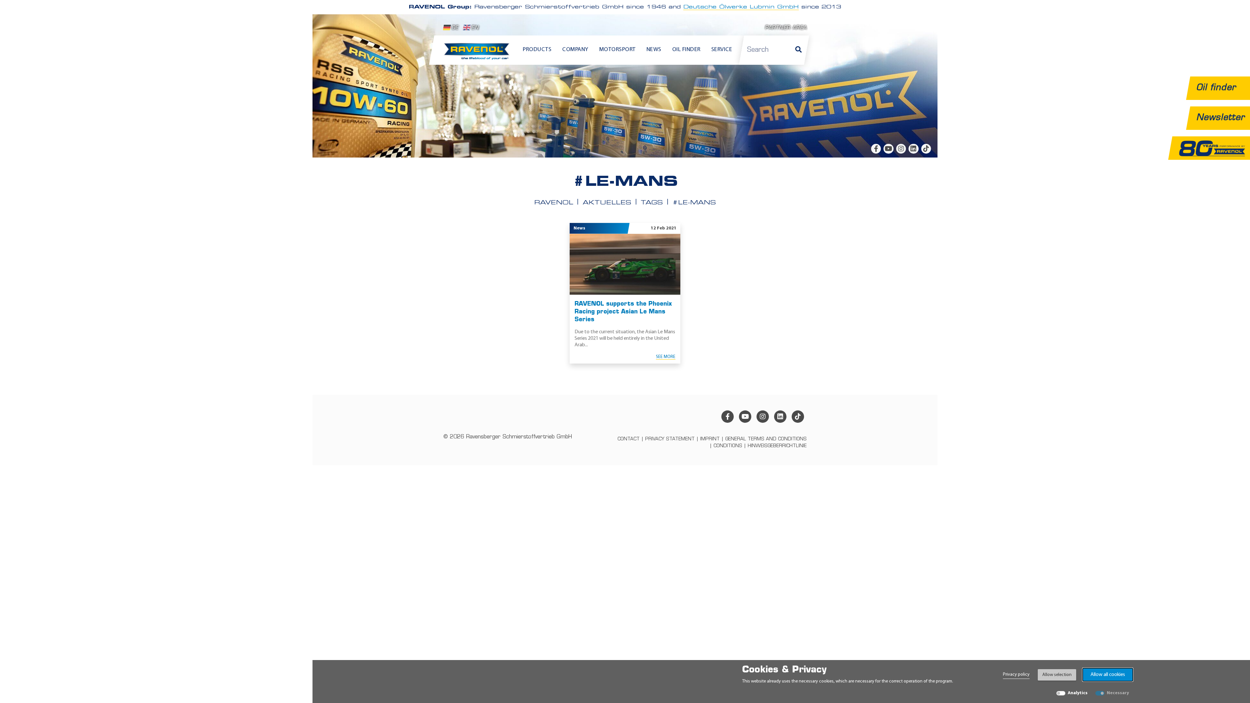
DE (454, 28)
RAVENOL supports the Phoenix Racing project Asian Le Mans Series (623, 312)
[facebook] (876, 149)
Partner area (786, 28)
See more (665, 356)
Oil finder (686, 50)
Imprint (710, 439)
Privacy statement (670, 439)
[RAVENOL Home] (478, 54)
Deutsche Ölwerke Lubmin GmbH (741, 7)
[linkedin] (913, 149)
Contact (629, 439)
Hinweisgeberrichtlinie (777, 446)
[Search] (798, 50)
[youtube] (888, 149)
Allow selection (1057, 674)
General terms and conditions (766, 439)
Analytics (1078, 693)
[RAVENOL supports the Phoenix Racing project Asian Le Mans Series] (625, 264)
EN (475, 28)
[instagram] (901, 149)
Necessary (1118, 693)
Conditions (728, 446)
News (653, 50)
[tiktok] (926, 149)
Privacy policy (1016, 674)
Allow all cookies (1107, 674)
